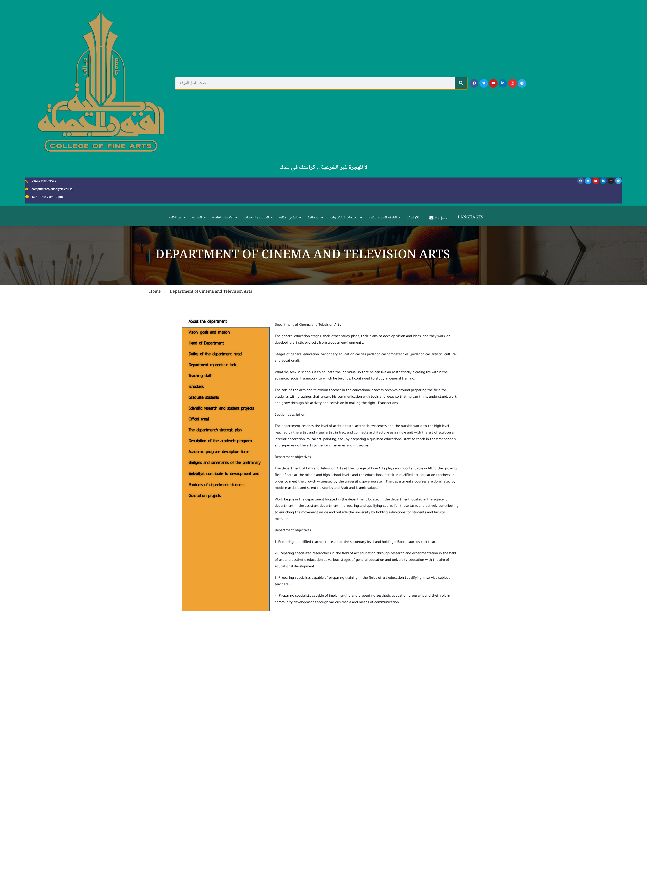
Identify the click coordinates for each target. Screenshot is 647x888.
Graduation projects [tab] (205, 496)
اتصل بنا (441, 218)
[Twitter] (483, 83)
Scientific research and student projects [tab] (221, 409)
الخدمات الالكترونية (344, 217)
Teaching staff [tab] (200, 376)
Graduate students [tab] (204, 398)
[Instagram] (512, 83)
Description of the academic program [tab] (220, 441)
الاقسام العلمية (223, 217)
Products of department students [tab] (216, 485)
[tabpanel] (367, 464)
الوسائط (313, 217)
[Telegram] (522, 83)
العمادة (197, 217)
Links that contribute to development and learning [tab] (224, 474)
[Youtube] (493, 83)
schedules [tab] (196, 387)
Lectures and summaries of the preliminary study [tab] (224, 463)
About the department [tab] (208, 322)
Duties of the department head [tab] (215, 354)
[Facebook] (474, 83)
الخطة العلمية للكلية (382, 217)
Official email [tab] (199, 419)
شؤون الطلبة (288, 217)
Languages (470, 217)
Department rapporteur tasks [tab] (213, 365)
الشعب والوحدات (256, 217)
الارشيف (413, 217)
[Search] (461, 83)
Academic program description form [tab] (219, 452)
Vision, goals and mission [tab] (209, 333)
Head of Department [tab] (206, 343)
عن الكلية (175, 217)
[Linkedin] (503, 83)
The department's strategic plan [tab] (215, 430)
